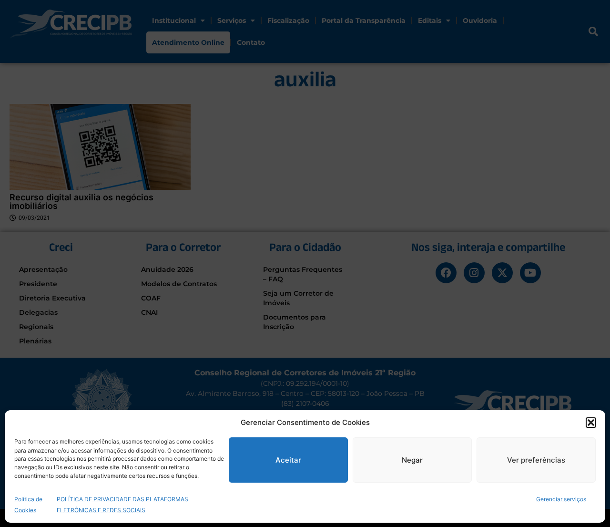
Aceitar (288, 460)
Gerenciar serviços (561, 498)
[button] (591, 422)
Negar (412, 460)
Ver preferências (536, 460)
